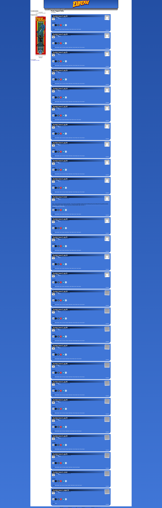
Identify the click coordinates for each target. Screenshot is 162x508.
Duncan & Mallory (40, 16)
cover (63, 485)
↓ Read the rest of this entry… (58, 206)
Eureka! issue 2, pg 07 (60, 345)
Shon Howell (79, 29)
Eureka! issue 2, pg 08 (60, 327)
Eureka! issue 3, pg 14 (60, 88)
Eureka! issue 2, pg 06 (60, 363)
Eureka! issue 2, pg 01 (60, 454)
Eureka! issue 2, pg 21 (60, 237)
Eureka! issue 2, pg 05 (60, 382)
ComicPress (79, 507)
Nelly (70, 29)
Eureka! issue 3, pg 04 (60, 143)
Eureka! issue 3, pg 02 (60, 179)
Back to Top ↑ (99, 507)
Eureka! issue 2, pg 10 (60, 291)
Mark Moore (67, 29)
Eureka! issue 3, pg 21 (60, 52)
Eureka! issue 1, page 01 (61, 490)
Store (63, 9)
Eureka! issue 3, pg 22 (60, 106)
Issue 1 (59, 492)
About (47, 9)
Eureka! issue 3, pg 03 (60, 161)
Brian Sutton (57, 29)
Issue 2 (59, 221)
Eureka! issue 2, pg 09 (60, 309)
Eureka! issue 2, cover (60, 472)
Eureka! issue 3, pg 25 (60, 16)
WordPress (74, 507)
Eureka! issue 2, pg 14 (60, 255)
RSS (95, 507)
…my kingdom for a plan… (35, 60)
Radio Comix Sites (88, 507)
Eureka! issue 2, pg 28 (60, 219)
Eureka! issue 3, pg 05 (60, 124)
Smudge (57, 17)
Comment (107, 30)
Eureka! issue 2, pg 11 (60, 273)
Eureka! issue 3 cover (60, 197)
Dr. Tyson (63, 47)
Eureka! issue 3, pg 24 (60, 34)
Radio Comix (74, 29)
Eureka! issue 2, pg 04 (60, 400)
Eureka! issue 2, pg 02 (60, 436)
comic (61, 29)
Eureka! (81, 4)
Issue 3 (59, 18)
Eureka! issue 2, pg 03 (60, 418)
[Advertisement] (121, 29)
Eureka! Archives (55, 9)
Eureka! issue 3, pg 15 (60, 70)
